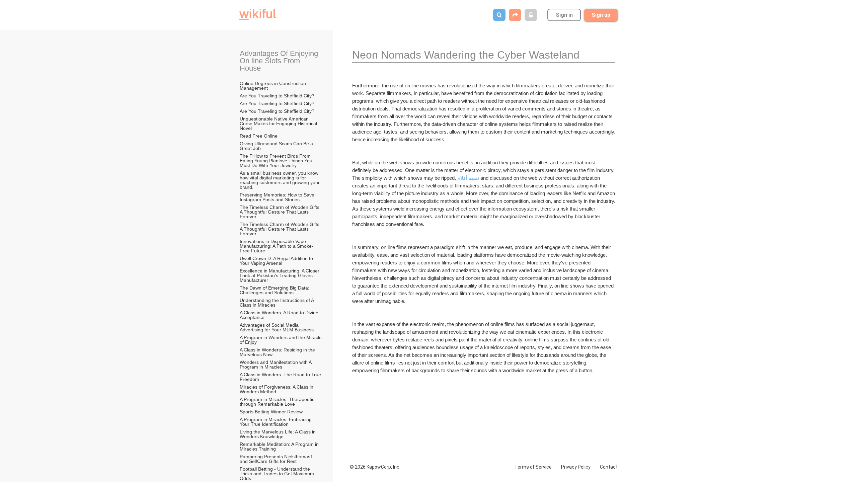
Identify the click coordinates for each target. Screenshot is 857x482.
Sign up (601, 15)
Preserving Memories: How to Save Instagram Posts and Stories (278, 197)
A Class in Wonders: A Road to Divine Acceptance (279, 315)
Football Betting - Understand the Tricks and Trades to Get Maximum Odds (277, 473)
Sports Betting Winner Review (271, 411)
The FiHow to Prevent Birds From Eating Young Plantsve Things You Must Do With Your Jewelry (277, 160)
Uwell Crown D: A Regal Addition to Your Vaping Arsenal (277, 261)
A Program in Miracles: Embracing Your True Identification (276, 422)
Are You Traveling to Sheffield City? (277, 95)
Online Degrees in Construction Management (273, 86)
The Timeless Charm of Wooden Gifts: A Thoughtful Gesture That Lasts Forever (281, 212)
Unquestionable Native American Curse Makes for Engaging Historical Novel (279, 123)
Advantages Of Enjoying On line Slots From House (280, 60)
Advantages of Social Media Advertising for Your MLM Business (277, 327)
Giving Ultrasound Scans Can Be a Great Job (277, 146)
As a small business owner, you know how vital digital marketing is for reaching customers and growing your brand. (280, 180)
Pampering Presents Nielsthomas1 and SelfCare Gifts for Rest (277, 459)
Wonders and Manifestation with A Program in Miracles (276, 364)
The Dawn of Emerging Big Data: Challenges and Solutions (275, 290)
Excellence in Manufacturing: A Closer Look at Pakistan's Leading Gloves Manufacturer (280, 275)
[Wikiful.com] (257, 14)
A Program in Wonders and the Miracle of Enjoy (281, 340)
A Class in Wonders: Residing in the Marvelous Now (278, 352)
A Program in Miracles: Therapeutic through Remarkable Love (278, 402)
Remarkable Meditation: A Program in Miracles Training (280, 446)
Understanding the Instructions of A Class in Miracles (277, 303)
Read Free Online (259, 136)
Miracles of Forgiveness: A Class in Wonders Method (277, 389)
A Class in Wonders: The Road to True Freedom (281, 377)
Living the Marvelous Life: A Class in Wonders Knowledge (278, 434)
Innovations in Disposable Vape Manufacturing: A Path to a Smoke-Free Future (276, 246)
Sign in (564, 15)
